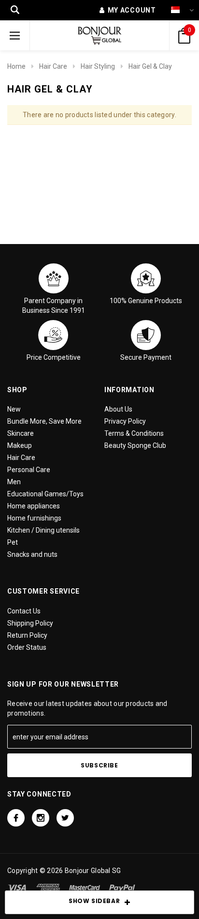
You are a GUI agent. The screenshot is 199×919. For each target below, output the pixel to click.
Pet (12, 542)
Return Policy (27, 635)
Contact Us (24, 611)
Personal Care (28, 470)
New (14, 409)
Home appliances (33, 506)
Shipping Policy (30, 623)
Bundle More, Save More (44, 421)
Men (14, 482)
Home (16, 66)
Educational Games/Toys (45, 494)
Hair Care (53, 66)
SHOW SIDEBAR (94, 901)
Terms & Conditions (134, 433)
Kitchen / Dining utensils (43, 530)
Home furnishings (34, 518)
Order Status (26, 647)
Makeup (19, 445)
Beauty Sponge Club (135, 445)
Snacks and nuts (32, 554)
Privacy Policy (125, 421)
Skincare (20, 433)
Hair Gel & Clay (150, 66)
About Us (118, 409)
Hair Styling (98, 66)
